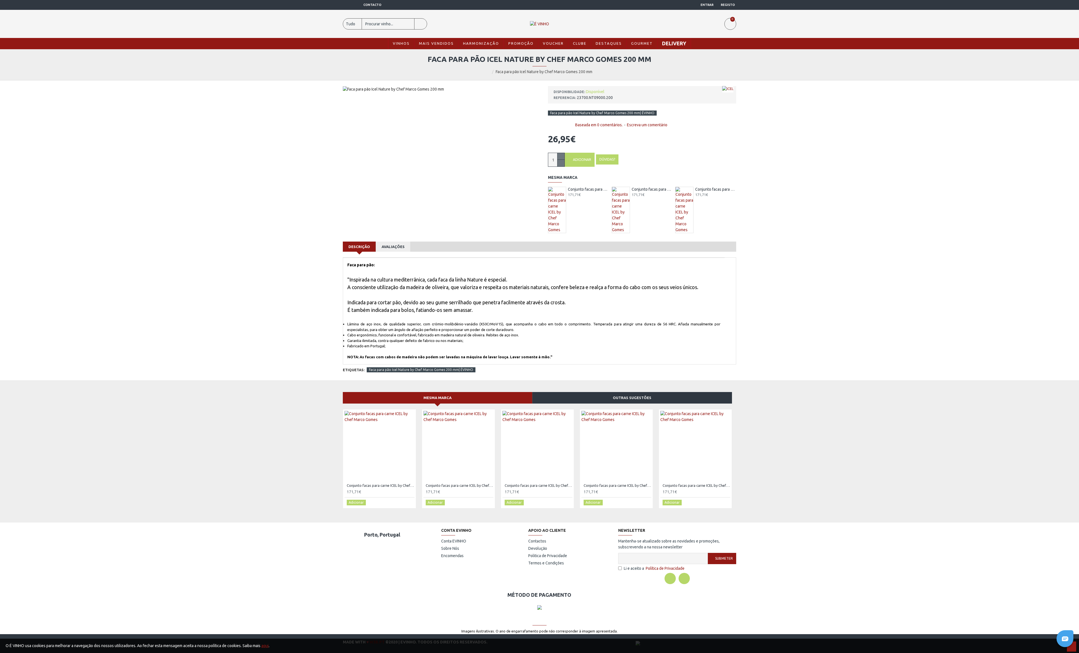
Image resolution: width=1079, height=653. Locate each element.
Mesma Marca (437, 398)
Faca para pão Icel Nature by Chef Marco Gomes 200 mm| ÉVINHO (602, 113)
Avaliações (393, 247)
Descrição (359, 247)
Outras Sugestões (632, 398)
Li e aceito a (654, 568)
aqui (265, 645)
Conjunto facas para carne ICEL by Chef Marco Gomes (588, 189)
